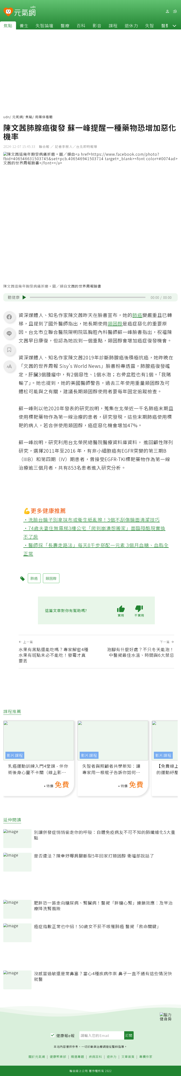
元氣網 (17, 116)
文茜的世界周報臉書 (84, 286)
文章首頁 (128, 1057)
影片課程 (15, 755)
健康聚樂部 (58, 1057)
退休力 (131, 25)
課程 (113, 25)
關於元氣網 (37, 1057)
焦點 (8, 25)
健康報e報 (65, 1035)
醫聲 (165, 25)
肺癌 (137, 315)
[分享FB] (9, 317)
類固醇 (115, 323)
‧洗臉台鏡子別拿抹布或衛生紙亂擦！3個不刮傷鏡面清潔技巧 (91, 519)
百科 (81, 25)
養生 (24, 25)
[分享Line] (9, 333)
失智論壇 (44, 25)
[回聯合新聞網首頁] (8, 12)
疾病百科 (95, 1057)
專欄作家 (145, 1057)
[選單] (175, 11)
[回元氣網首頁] (24, 11)
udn (6, 116)
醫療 (65, 25)
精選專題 (77, 1057)
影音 (97, 25)
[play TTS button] (24, 297)
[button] (174, 25)
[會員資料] (167, 11)
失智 (149, 25)
